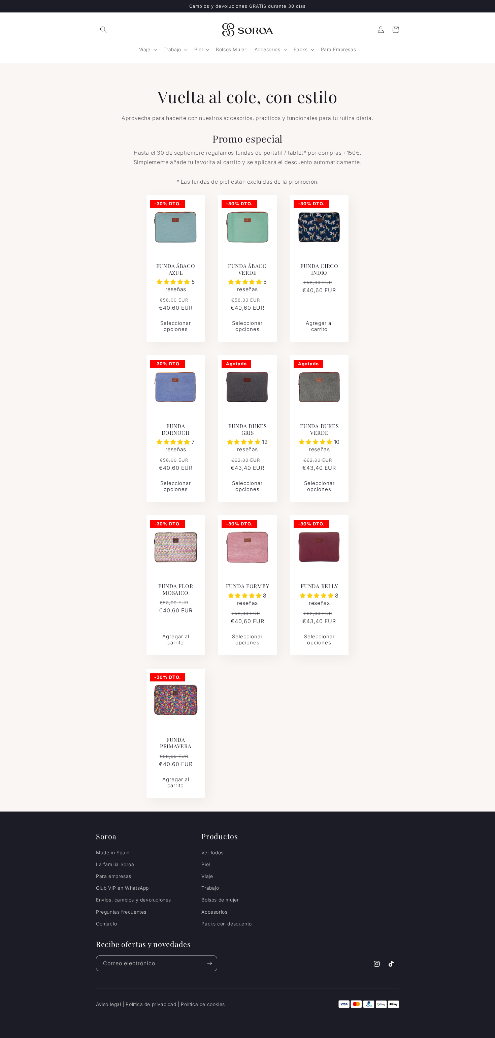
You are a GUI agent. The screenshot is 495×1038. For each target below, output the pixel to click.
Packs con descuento (226, 923)
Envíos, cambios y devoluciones (133, 900)
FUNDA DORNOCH (176, 429)
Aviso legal (108, 1004)
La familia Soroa (115, 864)
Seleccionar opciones (175, 326)
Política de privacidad (151, 1004)
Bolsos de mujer (220, 900)
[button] (103, 29)
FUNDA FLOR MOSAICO (175, 589)
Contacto (106, 923)
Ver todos (212, 852)
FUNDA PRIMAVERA (175, 743)
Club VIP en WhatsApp (122, 888)
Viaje (207, 876)
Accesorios (214, 912)
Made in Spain (113, 852)
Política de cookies (203, 1004)
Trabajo (210, 888)
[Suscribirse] (209, 963)
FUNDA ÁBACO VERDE (247, 269)
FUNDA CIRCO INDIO (319, 269)
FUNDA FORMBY (247, 586)
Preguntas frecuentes (121, 912)
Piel (205, 864)
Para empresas (113, 876)
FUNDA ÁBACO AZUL (175, 269)
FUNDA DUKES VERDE (319, 429)
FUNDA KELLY (319, 586)
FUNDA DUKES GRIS (247, 429)
